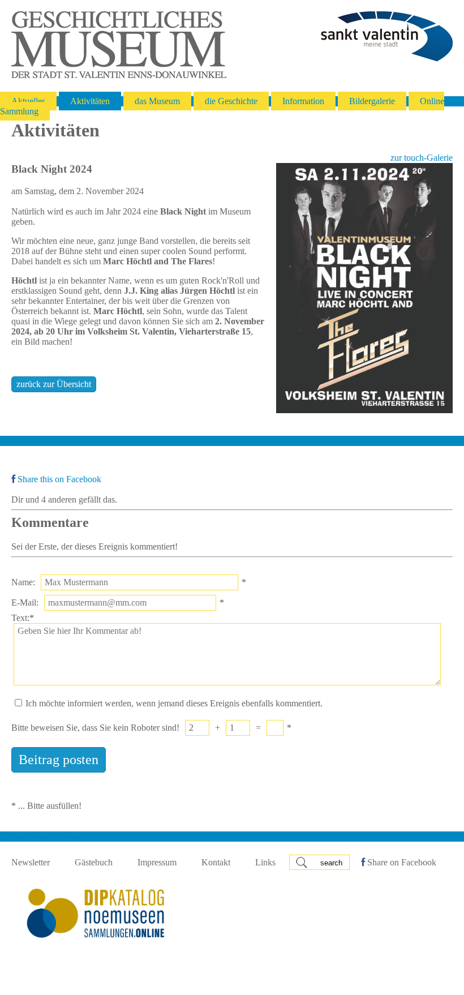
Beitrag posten (58, 759)
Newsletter (30, 862)
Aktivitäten (90, 101)
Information (303, 101)
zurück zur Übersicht (53, 384)
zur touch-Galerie (421, 157)
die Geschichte (231, 101)
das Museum (157, 101)
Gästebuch (94, 862)
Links (265, 862)
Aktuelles (28, 101)
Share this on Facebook (58, 479)
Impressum (157, 862)
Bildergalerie (372, 101)
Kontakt (215, 862)
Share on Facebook (400, 862)
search (331, 863)
